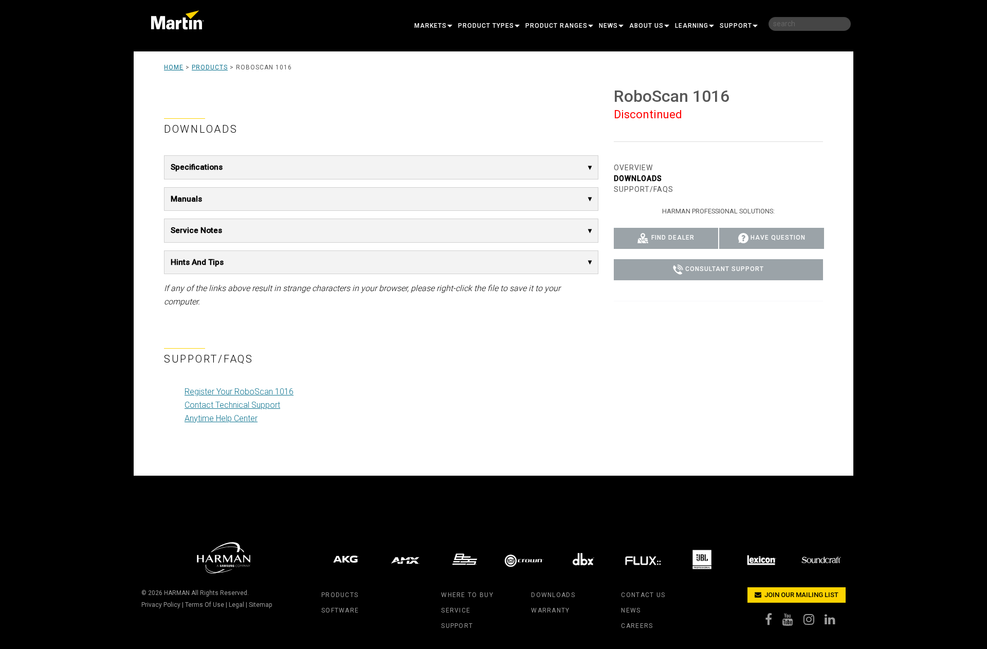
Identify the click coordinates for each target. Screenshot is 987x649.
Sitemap (260, 604)
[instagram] (814, 621)
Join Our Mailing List (800, 595)
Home (174, 67)
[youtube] (792, 621)
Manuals (186, 199)
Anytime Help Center (221, 418)
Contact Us (643, 595)
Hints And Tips (197, 262)
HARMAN (177, 593)
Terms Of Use (204, 604)
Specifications (197, 167)
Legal (236, 604)
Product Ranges (556, 25)
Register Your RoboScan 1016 (239, 391)
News (608, 25)
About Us (646, 25)
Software (340, 610)
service (455, 610)
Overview (633, 168)
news (631, 610)
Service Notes (196, 230)
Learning (691, 25)
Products (210, 67)
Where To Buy (467, 595)
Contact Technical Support (232, 405)
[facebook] (773, 621)
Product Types (486, 25)
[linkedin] (835, 621)
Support (736, 25)
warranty (550, 610)
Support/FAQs (643, 189)
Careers (637, 625)
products (339, 595)
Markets (430, 25)
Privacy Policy (160, 604)
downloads (553, 595)
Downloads (638, 178)
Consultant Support (724, 269)
